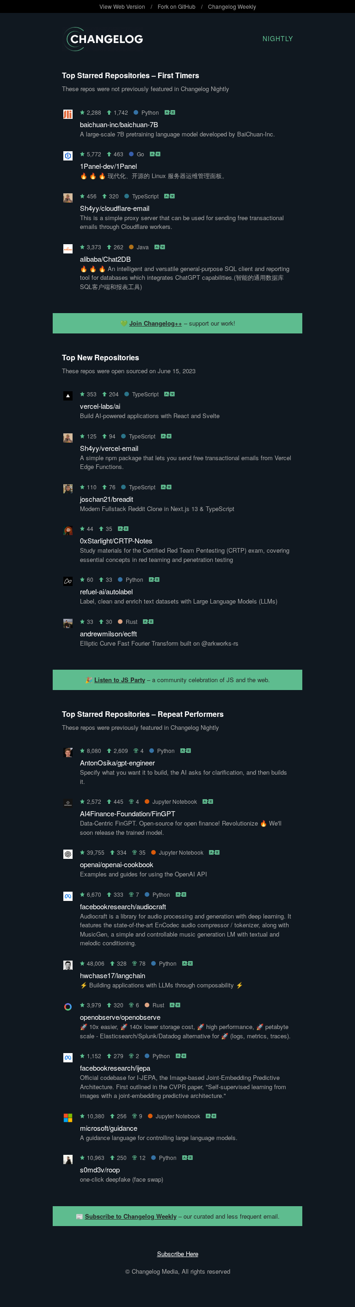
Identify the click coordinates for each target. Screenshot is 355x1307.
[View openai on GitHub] (68, 856)
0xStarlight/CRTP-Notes (116, 540)
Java (143, 247)
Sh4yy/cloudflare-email (114, 208)
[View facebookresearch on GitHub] (68, 898)
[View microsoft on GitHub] (68, 1119)
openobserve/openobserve (120, 1017)
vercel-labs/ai (100, 406)
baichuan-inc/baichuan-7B (119, 124)
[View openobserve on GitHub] (68, 1008)
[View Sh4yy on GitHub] (68, 199)
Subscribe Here (177, 1253)
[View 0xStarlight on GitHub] (68, 532)
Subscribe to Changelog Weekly (131, 1216)
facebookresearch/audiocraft (123, 906)
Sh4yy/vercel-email (109, 448)
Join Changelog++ (155, 323)
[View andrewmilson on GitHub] (68, 625)
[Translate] (170, 112)
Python (150, 112)
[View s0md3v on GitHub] (68, 1161)
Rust (131, 621)
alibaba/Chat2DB (105, 259)
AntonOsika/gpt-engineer (117, 762)
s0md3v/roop (100, 1169)
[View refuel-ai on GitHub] (68, 583)
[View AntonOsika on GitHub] (68, 754)
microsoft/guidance (108, 1128)
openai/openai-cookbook (116, 864)
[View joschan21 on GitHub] (68, 490)
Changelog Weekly (232, 6)
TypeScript (145, 196)
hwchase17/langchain (112, 975)
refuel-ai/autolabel (106, 591)
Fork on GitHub (177, 6)
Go (140, 154)
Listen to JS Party (119, 679)
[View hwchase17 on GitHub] (68, 967)
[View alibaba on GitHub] (68, 250)
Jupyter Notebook (175, 801)
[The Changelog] (102, 48)
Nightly (278, 38)
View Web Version (122, 6)
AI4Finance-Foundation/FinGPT (127, 813)
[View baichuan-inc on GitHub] (68, 116)
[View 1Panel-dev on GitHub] (68, 157)
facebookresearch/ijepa (115, 1068)
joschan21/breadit (106, 499)
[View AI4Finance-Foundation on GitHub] (68, 805)
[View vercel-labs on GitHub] (68, 397)
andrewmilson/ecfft (108, 633)
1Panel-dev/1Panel (108, 166)
